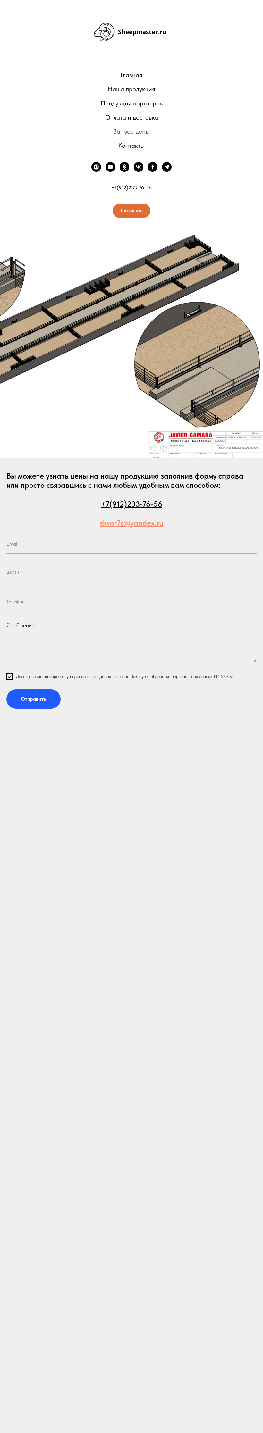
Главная (131, 75)
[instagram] (96, 167)
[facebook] (152, 167)
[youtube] (110, 167)
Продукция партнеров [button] (132, 103)
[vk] (138, 167)
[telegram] (167, 167)
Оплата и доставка (131, 117)
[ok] (124, 167)
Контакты (131, 145)
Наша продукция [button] (131, 89)
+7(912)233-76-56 (131, 188)
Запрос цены (131, 131)
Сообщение (20, 625)
